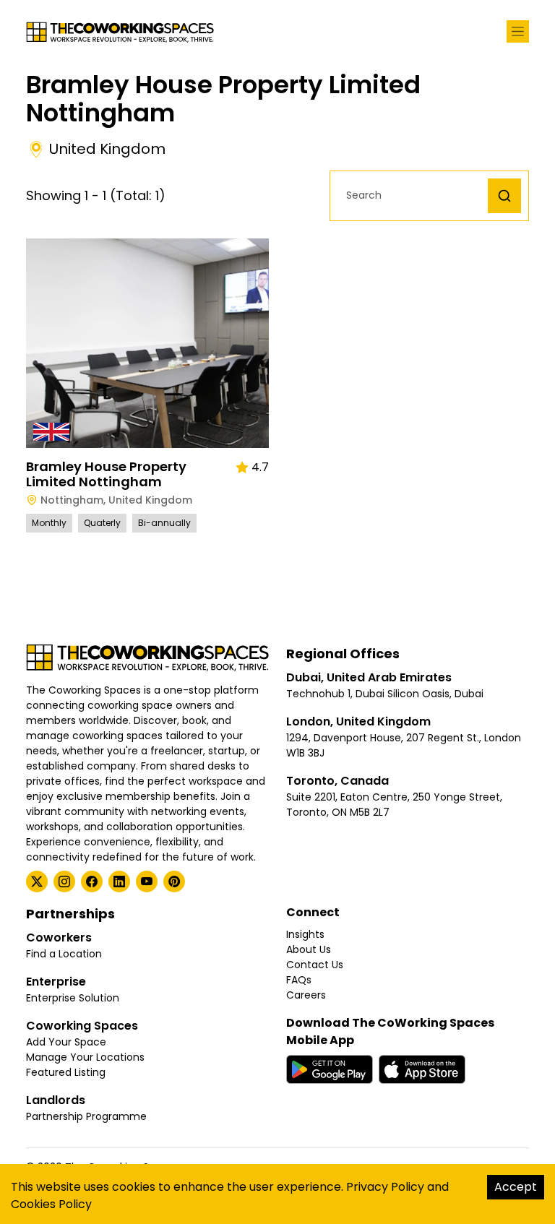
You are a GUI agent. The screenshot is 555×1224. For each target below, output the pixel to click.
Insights (305, 934)
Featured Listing (66, 1072)
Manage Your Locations (85, 1057)
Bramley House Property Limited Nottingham (106, 474)
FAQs (298, 980)
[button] (412, 195)
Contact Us (314, 964)
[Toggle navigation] (518, 31)
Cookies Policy (51, 1204)
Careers (306, 995)
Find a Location (64, 954)
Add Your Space (66, 1042)
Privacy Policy (385, 1186)
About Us (308, 949)
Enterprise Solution (72, 998)
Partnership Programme (86, 1116)
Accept (515, 1186)
